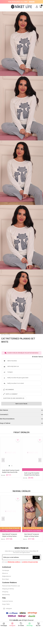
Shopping (5, 591)
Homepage (5, 570)
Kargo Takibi (6, 604)
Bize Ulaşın (5, 579)
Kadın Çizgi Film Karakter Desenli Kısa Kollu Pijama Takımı (31, 474)
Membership (6, 594)
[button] (9, 466)
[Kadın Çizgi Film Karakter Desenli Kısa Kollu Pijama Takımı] (32, 452)
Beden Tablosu (38, 356)
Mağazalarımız (6, 576)
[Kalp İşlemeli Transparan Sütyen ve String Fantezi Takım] (10, 511)
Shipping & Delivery (8, 589)
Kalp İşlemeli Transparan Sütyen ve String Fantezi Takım (9, 535)
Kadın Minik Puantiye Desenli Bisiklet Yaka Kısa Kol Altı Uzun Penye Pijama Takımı (10, 471)
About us (5, 573)
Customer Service (7, 601)
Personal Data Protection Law (11, 586)
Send (36, 557)
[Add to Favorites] (18, 440)
